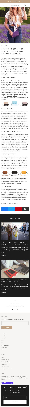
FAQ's (2, 340)
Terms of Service (5, 366)
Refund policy (4, 347)
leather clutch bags (10, 68)
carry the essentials (7, 126)
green (10, 123)
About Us (3, 335)
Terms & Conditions (5, 362)
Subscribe (15, 402)
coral (6, 123)
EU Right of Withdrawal (6, 369)
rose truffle (9, 96)
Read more (3, 255)
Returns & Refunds (5, 359)
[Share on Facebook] (4, 209)
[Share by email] (25, 209)
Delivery (3, 357)
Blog (2, 343)
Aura (6, 115)
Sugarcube (12, 115)
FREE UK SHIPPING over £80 (15, 1)
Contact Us (3, 338)
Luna (9, 115)
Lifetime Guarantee (5, 345)
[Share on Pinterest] (18, 209)
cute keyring (12, 196)
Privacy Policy (4, 364)
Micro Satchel (20, 115)
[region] (15, 303)
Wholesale (3, 350)
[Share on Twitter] (11, 209)
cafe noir (15, 96)
